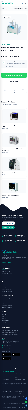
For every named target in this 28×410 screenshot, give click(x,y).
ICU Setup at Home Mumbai (6, 380)
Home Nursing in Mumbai (7, 374)
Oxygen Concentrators (6, 301)
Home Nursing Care (6, 271)
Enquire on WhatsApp (15, 75)
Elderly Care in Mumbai (7, 376)
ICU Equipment (8, 8)
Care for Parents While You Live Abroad (10, 334)
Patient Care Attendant (7, 273)
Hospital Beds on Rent (6, 298)
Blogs (3, 316)
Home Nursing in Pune (6, 391)
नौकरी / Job (4, 318)
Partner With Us (5, 320)
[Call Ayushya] (22, 2)
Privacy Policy (14, 407)
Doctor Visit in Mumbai (20, 379)
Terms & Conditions (7, 407)
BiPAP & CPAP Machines (7, 305)
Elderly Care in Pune (6, 393)
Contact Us (4, 322)
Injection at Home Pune (20, 393)
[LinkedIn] (22, 407)
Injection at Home (5, 284)
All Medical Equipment (7, 307)
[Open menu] (25, 3)
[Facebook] (19, 407)
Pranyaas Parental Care (7, 278)
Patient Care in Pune (19, 391)
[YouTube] (24, 407)
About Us (4, 314)
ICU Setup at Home (6, 287)
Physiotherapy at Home (7, 291)
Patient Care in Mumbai (20, 374)
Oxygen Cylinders (5, 303)
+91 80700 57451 (9, 223)
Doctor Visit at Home (6, 289)
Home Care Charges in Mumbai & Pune (10, 330)
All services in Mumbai (8, 371)
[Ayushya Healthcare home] (7, 3)
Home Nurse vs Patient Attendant (9, 332)
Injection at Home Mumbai (19, 376)
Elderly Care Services (6, 275)
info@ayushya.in (8, 348)
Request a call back (8, 227)
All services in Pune (8, 389)
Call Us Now (14, 81)
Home (2, 8)
